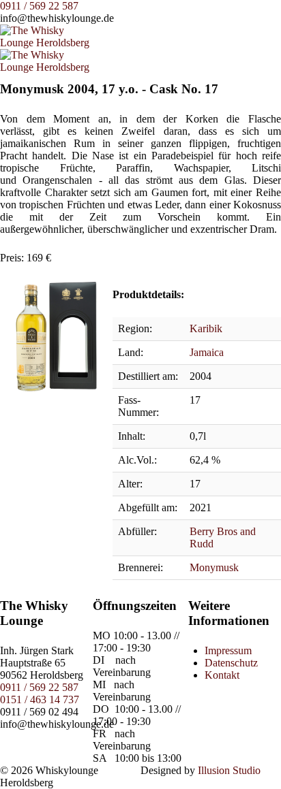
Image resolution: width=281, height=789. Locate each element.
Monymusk (214, 567)
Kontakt (222, 675)
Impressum (228, 650)
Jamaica (207, 352)
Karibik (206, 328)
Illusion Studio (229, 770)
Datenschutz (231, 663)
